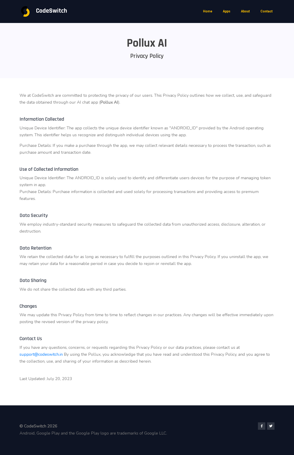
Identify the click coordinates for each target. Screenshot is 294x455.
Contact (266, 11)
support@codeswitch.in (41, 354)
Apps (226, 11)
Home (207, 11)
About (245, 11)
